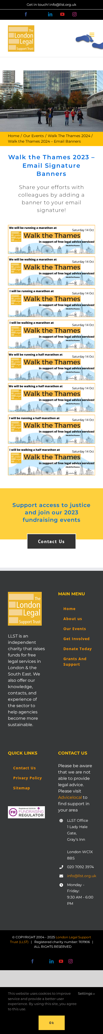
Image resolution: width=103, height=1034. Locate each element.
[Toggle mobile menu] (92, 34)
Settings (85, 993)
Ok (51, 1023)
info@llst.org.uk (81, 875)
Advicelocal (70, 797)
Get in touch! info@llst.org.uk (51, 4)
